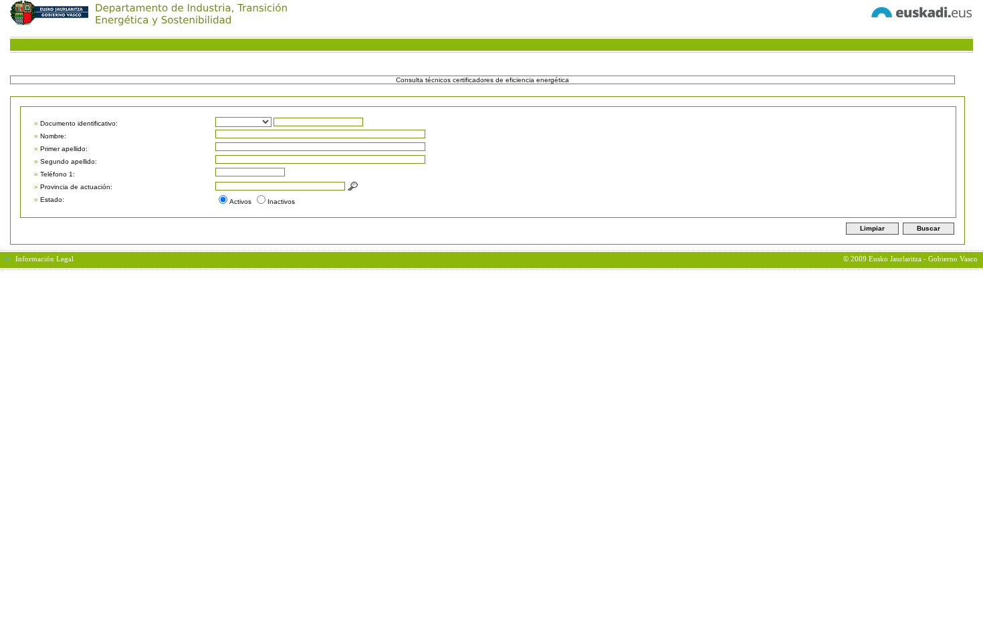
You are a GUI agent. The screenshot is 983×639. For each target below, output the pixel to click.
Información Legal (44, 259)
